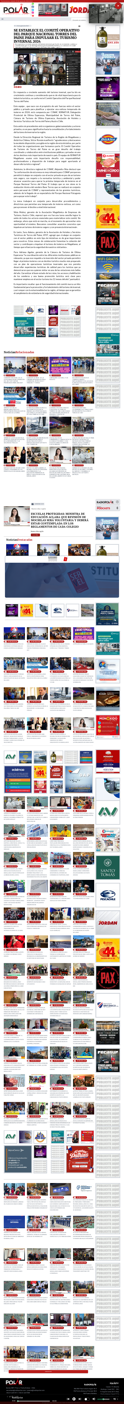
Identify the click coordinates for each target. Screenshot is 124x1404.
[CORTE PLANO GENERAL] (37, 1358)
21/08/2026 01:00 (81, 921)
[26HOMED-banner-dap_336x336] (78, 792)
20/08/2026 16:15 (58, 1005)
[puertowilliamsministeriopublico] (60, 864)
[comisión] (37, 1195)
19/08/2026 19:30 (35, 1295)
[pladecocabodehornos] (14, 1195)
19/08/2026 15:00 (58, 1360)
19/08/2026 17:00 (12, 1360)
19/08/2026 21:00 (35, 1262)
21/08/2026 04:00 (12, 921)
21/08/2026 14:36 (11, 465)
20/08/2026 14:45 (81, 1033)
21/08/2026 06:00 (58, 894)
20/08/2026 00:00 (35, 1230)
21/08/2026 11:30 (35, 838)
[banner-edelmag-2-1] (18, 792)
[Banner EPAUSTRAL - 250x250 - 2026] (108, 682)
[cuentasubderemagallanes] (14, 1358)
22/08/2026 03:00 (33, 375)
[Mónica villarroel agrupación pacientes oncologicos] (14, 975)
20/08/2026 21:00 (81, 949)
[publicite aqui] (70, 336)
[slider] (18, 1401)
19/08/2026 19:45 (12, 1295)
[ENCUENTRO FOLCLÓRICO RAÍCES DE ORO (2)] (83, 403)
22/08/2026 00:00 (56, 375)
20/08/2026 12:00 (12, 1088)
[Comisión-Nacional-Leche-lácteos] (37, 639)
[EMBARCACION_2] (38, 433)
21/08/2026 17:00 (33, 435)
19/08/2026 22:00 (81, 1230)
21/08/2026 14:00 (33, 465)
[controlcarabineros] (60, 433)
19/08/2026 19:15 (58, 1295)
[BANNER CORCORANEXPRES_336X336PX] (108, 851)
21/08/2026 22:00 (11, 405)
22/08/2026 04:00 (11, 375)
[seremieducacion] (83, 1358)
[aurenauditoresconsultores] (37, 864)
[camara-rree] (60, 639)
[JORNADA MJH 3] (14, 1114)
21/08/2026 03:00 (35, 921)
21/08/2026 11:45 (12, 838)
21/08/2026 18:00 (11, 435)
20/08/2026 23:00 (35, 949)
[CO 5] (37, 1114)
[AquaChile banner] (18, 1172)
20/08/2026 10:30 (58, 1088)
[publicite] (108, 330)
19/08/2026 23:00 (58, 1230)
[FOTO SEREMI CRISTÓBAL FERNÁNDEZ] (15, 433)
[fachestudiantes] (38, 403)
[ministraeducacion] (60, 463)
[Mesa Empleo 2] (60, 1114)
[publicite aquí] (108, 1233)
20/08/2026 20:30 (12, 977)
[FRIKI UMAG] (83, 639)
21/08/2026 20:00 (56, 405)
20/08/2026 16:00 (81, 1005)
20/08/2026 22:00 (58, 949)
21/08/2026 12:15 (58, 810)
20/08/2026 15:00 (58, 1033)
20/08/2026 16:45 (35, 1005)
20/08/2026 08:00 (35, 1116)
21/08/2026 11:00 (81, 838)
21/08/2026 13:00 (79, 465)
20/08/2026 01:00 (12, 1230)
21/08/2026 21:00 (33, 405)
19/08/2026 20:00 (81, 1262)
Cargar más (48, 1371)
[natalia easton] (15, 463)
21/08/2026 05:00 (81, 894)
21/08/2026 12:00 (81, 810)
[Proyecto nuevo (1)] (83, 16)
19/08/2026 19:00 (81, 1295)
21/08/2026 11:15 (58, 838)
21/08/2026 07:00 (35, 894)
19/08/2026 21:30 (12, 1262)
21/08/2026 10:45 (12, 866)
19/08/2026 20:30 (58, 1262)
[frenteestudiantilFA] (14, 864)
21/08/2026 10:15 (35, 866)
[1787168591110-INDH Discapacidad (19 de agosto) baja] (60, 1195)
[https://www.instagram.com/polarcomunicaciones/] (33, 13)
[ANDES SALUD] (108, 202)
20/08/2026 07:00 (58, 1116)
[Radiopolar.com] (2, 19)
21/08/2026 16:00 (56, 435)
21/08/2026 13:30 (56, 465)
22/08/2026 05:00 (12, 641)
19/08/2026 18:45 (12, 1327)
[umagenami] (83, 975)
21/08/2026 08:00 (12, 894)
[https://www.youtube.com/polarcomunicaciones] (33, 15)
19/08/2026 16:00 (35, 1360)
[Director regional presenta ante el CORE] (60, 403)
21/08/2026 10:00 (58, 866)
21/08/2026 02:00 (58, 921)
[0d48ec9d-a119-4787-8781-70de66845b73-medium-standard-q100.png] (16, 14)
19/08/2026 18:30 (35, 1327)
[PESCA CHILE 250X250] (108, 906)
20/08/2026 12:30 (81, 1060)
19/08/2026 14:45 (81, 1360)
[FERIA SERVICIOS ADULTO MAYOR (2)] (83, 864)
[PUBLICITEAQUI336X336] (108, 407)
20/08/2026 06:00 (81, 1116)
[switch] (87, 1399)
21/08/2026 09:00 (81, 866)
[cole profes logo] (83, 1195)
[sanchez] (80, 1172)
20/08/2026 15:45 (12, 1033)
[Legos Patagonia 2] (38, 463)
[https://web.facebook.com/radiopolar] (33, 7)
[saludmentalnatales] (83, 433)
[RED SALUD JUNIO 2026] (24, 336)
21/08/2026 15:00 (79, 435)
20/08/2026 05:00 (12, 1197)
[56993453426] (33, 4)
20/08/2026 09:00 (12, 1116)
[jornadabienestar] (60, 975)
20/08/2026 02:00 (81, 1197)
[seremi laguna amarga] (60, 1358)
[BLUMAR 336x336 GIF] (108, 710)
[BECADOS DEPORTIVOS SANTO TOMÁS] (37, 975)
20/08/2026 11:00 (35, 1088)
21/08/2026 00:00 (12, 949)
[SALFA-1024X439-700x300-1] (53, 16)
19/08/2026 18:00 (81, 1327)
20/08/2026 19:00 (58, 977)
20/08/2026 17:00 (12, 1005)
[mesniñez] (15, 403)
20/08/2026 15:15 (35, 1033)
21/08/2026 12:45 (35, 810)
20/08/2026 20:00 (35, 977)
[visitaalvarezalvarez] (83, 463)
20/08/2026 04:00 (35, 1197)
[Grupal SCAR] (14, 639)
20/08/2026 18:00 (81, 977)
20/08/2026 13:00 (35, 1060)
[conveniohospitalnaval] (83, 1114)
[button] (118, 5)
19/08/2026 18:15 (58, 1327)
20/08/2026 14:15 (12, 1060)
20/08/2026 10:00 (81, 1088)
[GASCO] (108, 738)
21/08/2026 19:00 (79, 405)
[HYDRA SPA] (108, 1044)
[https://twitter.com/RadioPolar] (33, 9)
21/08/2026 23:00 (79, 375)
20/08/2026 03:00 (58, 1197)
